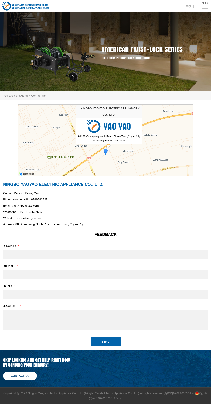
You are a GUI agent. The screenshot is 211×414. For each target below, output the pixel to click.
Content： (13, 305)
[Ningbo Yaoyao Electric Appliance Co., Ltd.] (25, 6)
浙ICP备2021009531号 (179, 393)
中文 (189, 6)
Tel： (10, 285)
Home (25, 95)
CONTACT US (20, 376)
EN (198, 6)
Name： (12, 245)
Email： (12, 265)
